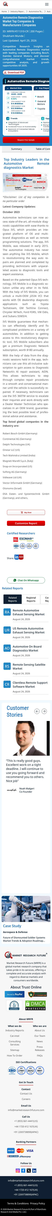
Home (4, 11)
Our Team (39, 1035)
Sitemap (14, 1050)
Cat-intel (14, 1035)
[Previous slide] (37, 711)
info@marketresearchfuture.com (26, 1110)
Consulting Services (15, 1043)
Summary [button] (16, 149)
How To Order (14, 1055)
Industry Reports (18, 11)
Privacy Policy (37, 1203)
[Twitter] (29, 1171)
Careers (26, 1099)
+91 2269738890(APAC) (26, 1132)
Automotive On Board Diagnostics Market (27, 648)
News (40, 1041)
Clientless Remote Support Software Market (30, 684)
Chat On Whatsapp (28, 580)
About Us (40, 1030)
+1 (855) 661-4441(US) (26, 1121)
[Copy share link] (21, 558)
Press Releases (39, 1048)
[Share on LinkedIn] (16, 558)
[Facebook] (23, 1171)
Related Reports (12, 599)
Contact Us (26, 1093)
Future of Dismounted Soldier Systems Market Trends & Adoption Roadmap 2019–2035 (24, 939)
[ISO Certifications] (26, 543)
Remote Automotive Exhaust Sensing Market (28, 612)
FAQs (40, 1055)
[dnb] (14, 1005)
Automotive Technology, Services (36, 11)
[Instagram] (18, 1171)
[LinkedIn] (34, 1171)
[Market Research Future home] (5, 4)
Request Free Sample (26, 140)
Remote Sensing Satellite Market (29, 666)
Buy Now (27, 512)
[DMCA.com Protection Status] (35, 1005)
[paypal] (15, 994)
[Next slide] (44, 711)
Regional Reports (31, 599)
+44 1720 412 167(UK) (26, 1126)
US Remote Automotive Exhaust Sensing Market (28, 630)
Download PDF (16, 72)
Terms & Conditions (18, 1203)
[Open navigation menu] (47, 4)
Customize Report (26, 523)
